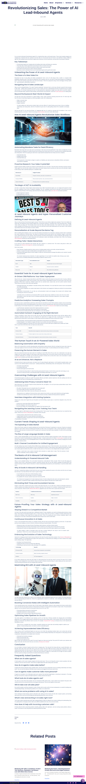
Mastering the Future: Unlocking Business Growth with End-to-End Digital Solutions (57, 769)
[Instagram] (67, 782)
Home (46, 3)
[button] (23, 723)
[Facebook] (70, 782)
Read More (47, 778)
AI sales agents (60, 438)
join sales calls (55, 190)
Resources (78, 3)
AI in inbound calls (51, 305)
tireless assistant (41, 111)
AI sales (18, 357)
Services (68, 3)
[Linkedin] (75, 782)
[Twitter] (73, 782)
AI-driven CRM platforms (28, 412)
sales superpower (18, 238)
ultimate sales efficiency (34, 488)
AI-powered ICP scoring (49, 620)
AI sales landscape (59, 91)
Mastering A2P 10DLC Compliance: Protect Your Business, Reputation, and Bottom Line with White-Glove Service (27, 770)
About (51, 3)
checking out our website (44, 641)
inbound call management (27, 244)
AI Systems (58, 3)
